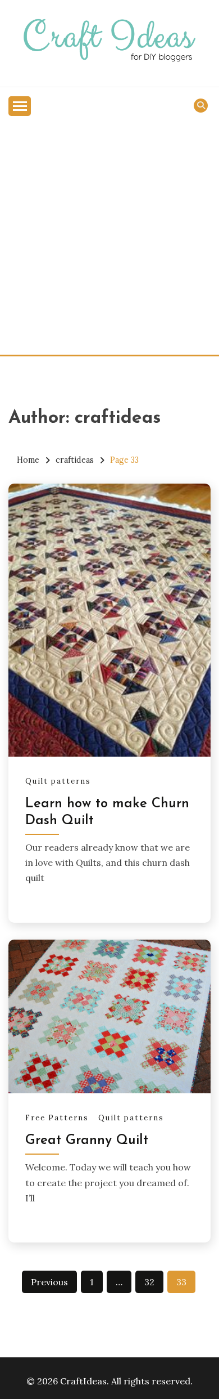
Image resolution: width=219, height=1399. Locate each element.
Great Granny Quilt (86, 1140)
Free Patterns (57, 1118)
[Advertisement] (109, 239)
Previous (49, 1282)
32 (149, 1282)
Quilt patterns (58, 781)
